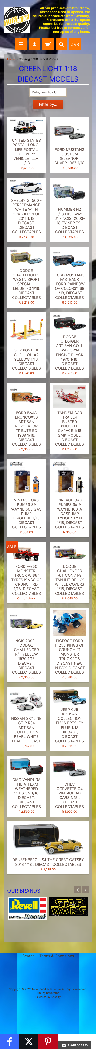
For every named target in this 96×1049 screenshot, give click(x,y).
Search (28, 956)
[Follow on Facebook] (9, 1041)
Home (11, 59)
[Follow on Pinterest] (48, 1041)
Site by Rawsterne (48, 993)
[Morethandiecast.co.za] (17, 20)
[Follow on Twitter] (28, 1041)
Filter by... (48, 104)
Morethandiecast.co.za (46, 989)
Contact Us (77, 1045)
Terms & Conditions (56, 956)
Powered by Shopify (48, 997)
